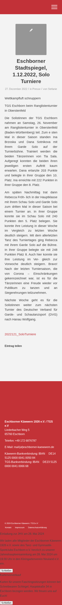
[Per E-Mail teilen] (54, 356)
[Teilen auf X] (14, 356)
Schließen (6, 570)
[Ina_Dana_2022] (31, 39)
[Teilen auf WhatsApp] (19, 356)
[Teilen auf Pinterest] (25, 356)
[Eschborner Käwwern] (26, 7)
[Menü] (52, 7)
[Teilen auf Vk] (43, 356)
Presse (36, 89)
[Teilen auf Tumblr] (37, 356)
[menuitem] (52, 7)
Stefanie (52, 89)
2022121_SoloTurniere (20, 334)
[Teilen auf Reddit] (48, 356)
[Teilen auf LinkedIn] (31, 356)
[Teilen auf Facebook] (8, 356)
